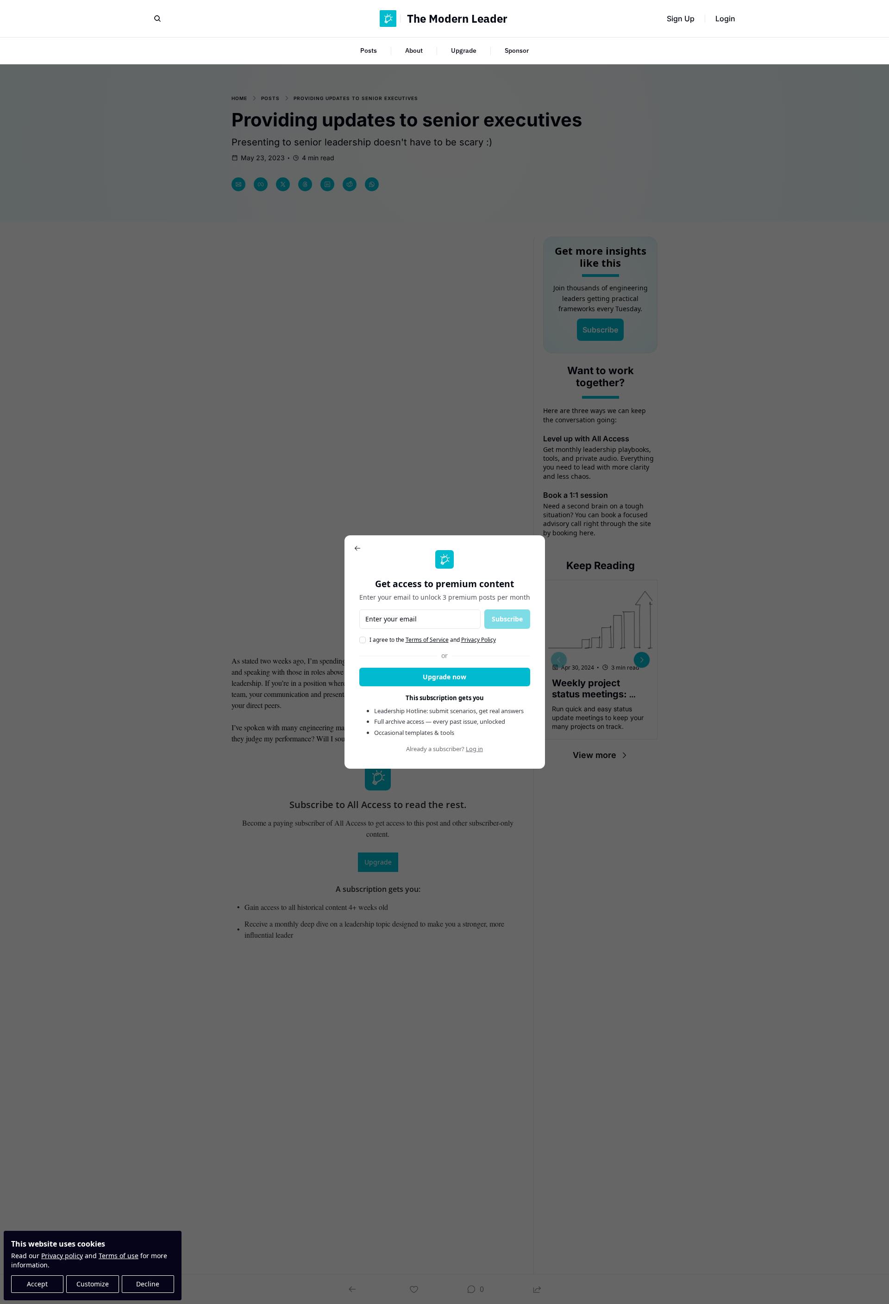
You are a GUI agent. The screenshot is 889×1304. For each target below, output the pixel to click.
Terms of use (118, 1255)
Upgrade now (444, 676)
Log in (474, 749)
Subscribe (507, 618)
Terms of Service (427, 640)
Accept (37, 1283)
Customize (92, 1283)
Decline (147, 1283)
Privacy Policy (478, 640)
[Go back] (357, 548)
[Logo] (388, 18)
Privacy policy (62, 1255)
